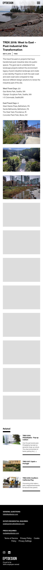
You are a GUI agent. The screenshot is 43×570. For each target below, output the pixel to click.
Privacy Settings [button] (25, 541)
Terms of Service (11, 538)
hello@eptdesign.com (10, 514)
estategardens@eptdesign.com (14, 524)
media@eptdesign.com (11, 533)
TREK (16, 54)
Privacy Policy (26, 538)
